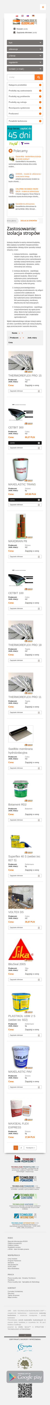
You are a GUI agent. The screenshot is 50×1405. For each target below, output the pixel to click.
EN (22, 16)
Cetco (27, 432)
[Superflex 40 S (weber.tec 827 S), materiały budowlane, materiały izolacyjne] (25, 841)
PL (16, 16)
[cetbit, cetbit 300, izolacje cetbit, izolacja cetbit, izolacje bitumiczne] (25, 412)
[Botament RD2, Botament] (25, 790)
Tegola (27, 380)
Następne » (30, 1148)
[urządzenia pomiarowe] (25, 1181)
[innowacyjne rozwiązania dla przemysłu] (25, 1162)
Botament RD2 (17, 804)
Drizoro (28, 489)
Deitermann (29, 864)
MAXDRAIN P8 (17, 541)
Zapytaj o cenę (32, 385)
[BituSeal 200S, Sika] (25, 949)
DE (33, 16)
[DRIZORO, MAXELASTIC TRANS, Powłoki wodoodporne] (25, 469)
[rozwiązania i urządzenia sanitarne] (25, 1199)
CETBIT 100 (15, 593)
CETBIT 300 (15, 427)
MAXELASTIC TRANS (22, 484)
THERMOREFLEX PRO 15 (25, 375)
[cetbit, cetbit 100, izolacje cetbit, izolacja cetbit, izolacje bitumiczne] (25, 578)
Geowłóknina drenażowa (25, 204)
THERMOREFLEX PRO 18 (25, 644)
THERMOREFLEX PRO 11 (24, 697)
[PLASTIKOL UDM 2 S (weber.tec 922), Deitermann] (25, 1001)
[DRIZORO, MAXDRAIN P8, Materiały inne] (25, 526)
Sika (26, 968)
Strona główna (11, 221)
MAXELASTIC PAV (20, 1071)
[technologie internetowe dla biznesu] (25, 1218)
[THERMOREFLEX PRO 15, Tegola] (25, 361)
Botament (28, 809)
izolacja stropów (29, 221)
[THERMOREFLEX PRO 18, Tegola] (25, 630)
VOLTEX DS (16, 912)
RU (27, 16)
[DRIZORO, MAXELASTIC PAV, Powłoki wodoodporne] (25, 1057)
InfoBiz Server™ (24, 1327)
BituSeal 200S (17, 964)
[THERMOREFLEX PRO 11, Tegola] (25, 682)
